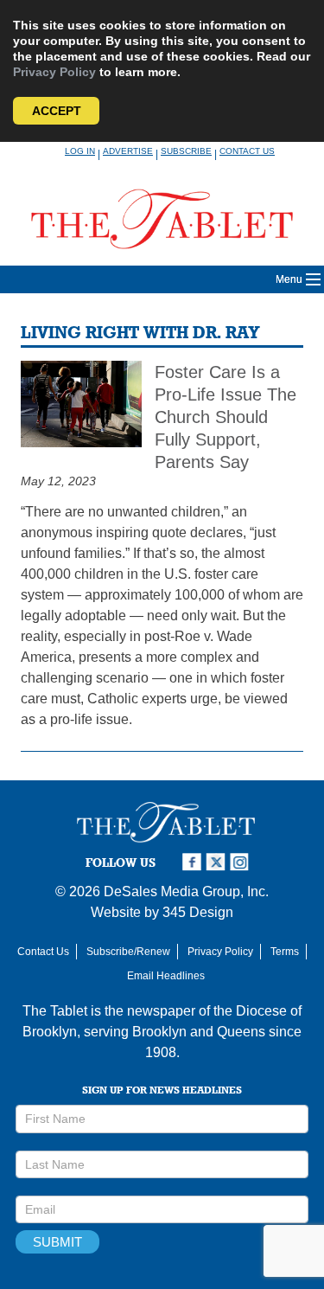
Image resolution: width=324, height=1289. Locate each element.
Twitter (218, 862)
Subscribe (186, 151)
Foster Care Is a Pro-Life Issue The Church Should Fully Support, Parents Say (225, 416)
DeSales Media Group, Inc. (186, 891)
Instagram (242, 862)
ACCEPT (56, 111)
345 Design (197, 912)
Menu (289, 279)
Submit (57, 1241)
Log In (80, 151)
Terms (284, 952)
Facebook (193, 862)
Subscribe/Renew (128, 952)
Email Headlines (166, 976)
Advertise (128, 151)
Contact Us (247, 151)
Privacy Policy (54, 72)
